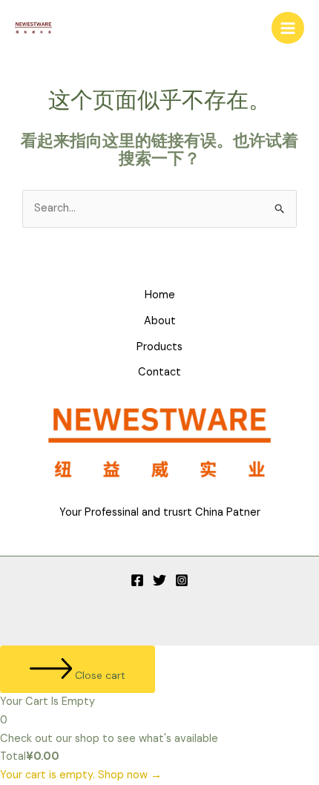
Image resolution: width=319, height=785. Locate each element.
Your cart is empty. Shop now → (81, 775)
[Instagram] (181, 580)
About (160, 321)
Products (159, 347)
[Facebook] (137, 580)
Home (160, 295)
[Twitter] (159, 580)
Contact (159, 372)
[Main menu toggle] (288, 28)
